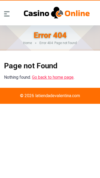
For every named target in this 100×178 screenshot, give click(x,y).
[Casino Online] (56, 12)
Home (27, 43)
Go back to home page (53, 77)
